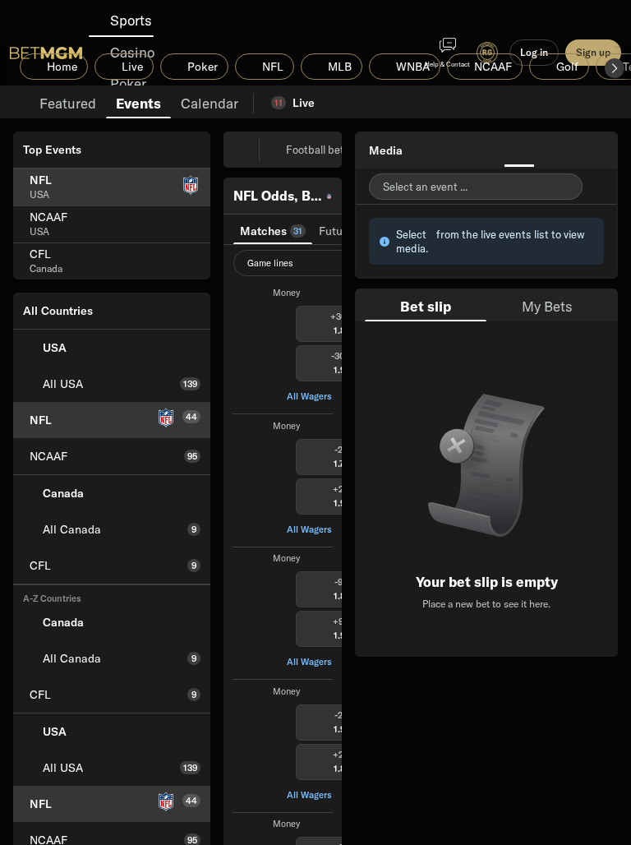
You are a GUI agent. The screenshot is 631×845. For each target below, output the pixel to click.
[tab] (68, 101)
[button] (614, 68)
